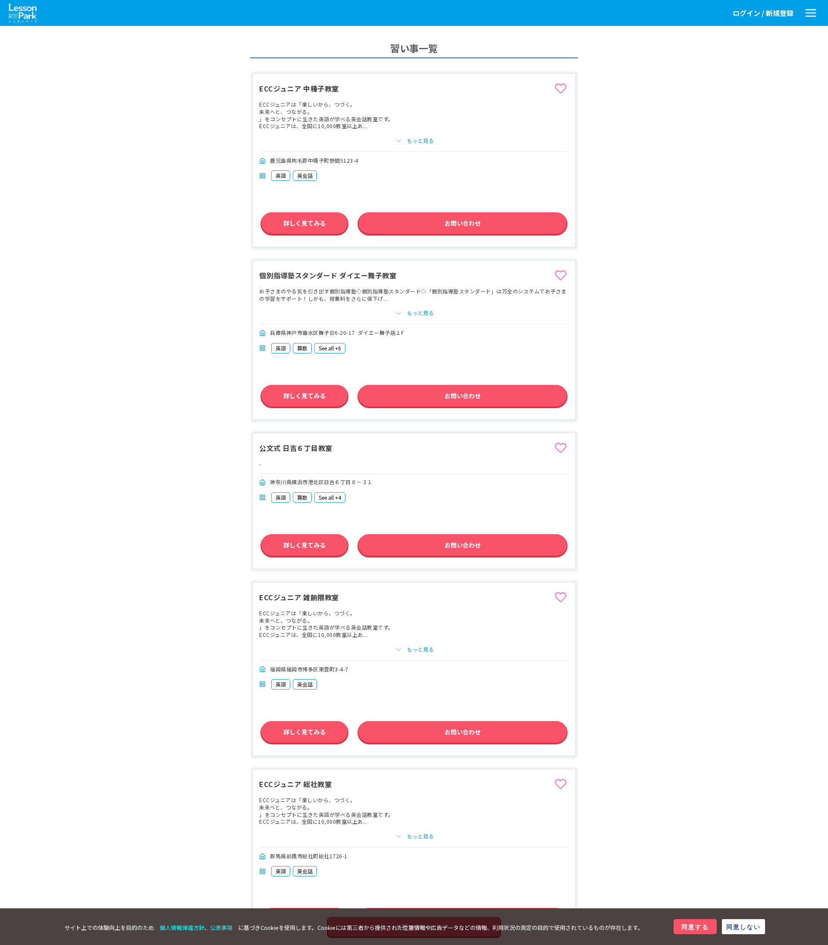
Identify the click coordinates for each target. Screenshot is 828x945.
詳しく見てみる (304, 223)
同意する (695, 926)
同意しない (743, 926)
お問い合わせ (463, 223)
